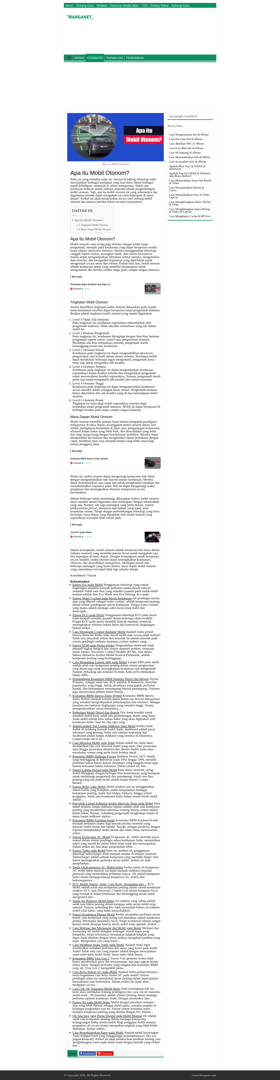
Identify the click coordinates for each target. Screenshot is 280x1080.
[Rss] (215, 6)
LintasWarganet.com (204, 1075)
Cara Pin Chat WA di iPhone (186, 139)
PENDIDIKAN (135, 58)
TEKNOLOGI (114, 58)
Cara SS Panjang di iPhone (185, 152)
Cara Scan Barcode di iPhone (186, 148)
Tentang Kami (85, 5)
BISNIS (79, 58)
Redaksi (102, 5)
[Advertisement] (161, 31)
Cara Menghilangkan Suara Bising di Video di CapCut (189, 210)
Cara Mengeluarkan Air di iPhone (189, 134)
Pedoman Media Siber (124, 5)
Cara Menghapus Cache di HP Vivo (190, 216)
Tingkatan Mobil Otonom (94, 224)
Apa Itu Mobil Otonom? (89, 220)
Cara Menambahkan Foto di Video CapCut (189, 196)
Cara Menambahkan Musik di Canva (186, 189)
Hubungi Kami (180, 5)
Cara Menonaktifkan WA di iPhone (189, 157)
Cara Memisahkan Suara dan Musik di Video (190, 182)
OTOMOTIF (95, 58)
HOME (69, 58)
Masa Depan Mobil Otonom (96, 229)
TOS (145, 5)
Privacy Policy (159, 5)
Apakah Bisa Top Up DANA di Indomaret (187, 167)
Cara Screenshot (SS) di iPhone (187, 161)
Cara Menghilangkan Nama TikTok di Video (190, 203)
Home (69, 5)
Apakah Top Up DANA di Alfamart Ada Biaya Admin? (190, 174)
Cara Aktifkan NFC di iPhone (186, 143)
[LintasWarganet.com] (80, 16)
